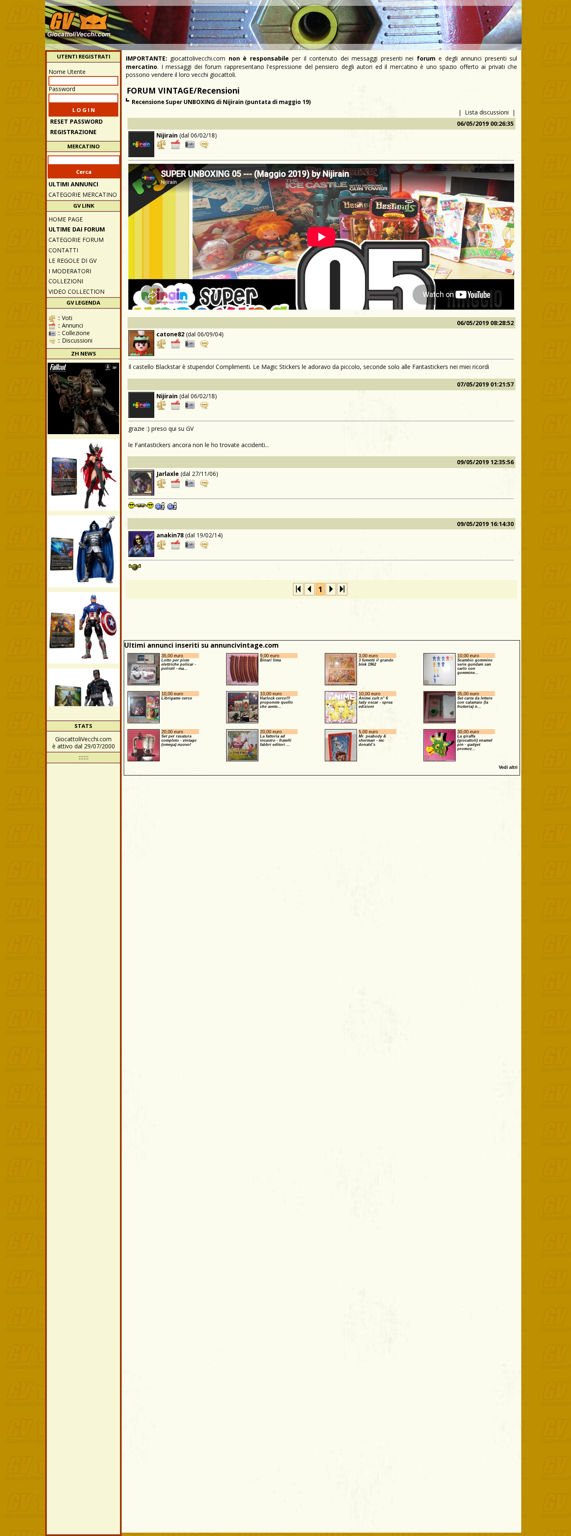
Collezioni (65, 281)
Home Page (65, 219)
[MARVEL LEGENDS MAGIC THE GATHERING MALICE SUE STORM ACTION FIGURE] (83, 475)
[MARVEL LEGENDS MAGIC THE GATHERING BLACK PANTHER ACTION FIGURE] (83, 704)
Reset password (76, 121)
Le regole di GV (72, 260)
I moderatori (69, 271)
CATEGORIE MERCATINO (82, 194)
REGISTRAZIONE (73, 132)
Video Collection (76, 291)
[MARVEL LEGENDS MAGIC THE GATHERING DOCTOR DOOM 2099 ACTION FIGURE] (83, 551)
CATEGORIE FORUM (76, 240)
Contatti (63, 250)
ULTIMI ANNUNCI (73, 184)
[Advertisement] (367, 21)
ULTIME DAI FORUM (76, 229)
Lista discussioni (487, 112)
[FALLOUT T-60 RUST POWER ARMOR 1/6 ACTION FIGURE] (83, 398)
